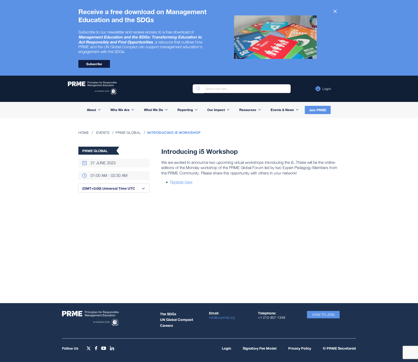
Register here (181, 182)
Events (102, 133)
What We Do (153, 110)
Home (83, 133)
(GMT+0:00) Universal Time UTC (108, 188)
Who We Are (120, 110)
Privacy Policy (299, 348)
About (91, 110)
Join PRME (317, 110)
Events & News (282, 110)
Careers (166, 325)
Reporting (185, 110)
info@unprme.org (222, 317)
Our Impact (216, 110)
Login (226, 348)
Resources (247, 110)
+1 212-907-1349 (271, 317)
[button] (323, 88)
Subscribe (94, 64)
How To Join (323, 315)
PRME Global (128, 133)
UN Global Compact (176, 319)
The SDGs (168, 314)
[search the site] (198, 88)
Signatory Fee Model (259, 348)
